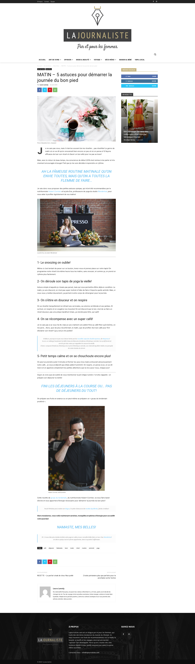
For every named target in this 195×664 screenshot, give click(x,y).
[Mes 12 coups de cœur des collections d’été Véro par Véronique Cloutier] (139, 121)
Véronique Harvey (129, 140)
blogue (67, 509)
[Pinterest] (50, 90)
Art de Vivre (47, 66)
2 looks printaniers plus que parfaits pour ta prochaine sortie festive (99, 577)
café (45, 548)
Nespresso (106, 339)
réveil (78, 548)
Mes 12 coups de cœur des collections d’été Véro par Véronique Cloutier (136, 134)
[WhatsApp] (55, 90)
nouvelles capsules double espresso (88, 339)
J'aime (154, 76)
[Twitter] (44, 90)
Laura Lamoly (44, 85)
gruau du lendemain (59, 498)
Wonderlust (102, 191)
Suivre (154, 81)
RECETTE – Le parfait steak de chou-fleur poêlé (55, 576)
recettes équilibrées (92, 509)
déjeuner (51, 548)
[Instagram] (156, 1)
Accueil (39, 66)
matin (72, 548)
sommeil (91, 548)
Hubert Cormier (54, 191)
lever (66, 548)
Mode (126, 128)
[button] (155, 54)
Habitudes (59, 548)
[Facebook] (153, 1)
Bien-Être (56, 66)
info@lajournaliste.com (90, 652)
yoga (98, 548)
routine (84, 548)
